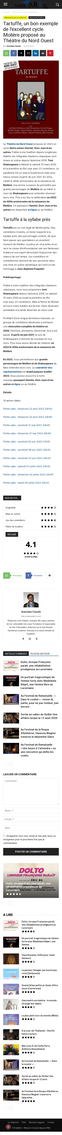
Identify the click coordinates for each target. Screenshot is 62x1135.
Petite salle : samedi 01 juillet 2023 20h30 (26, 466)
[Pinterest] (50, 53)
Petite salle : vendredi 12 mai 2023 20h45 (26, 425)
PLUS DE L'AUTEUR (40, 654)
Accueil (6, 12)
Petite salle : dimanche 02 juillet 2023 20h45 (28, 474)
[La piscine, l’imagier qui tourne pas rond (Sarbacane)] (11, 974)
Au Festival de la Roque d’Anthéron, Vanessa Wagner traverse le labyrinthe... (40, 1094)
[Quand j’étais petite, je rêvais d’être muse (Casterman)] (11, 989)
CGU (24, 1122)
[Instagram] (31, 639)
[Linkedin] (35, 53)
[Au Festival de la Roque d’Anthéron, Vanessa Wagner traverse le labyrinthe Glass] (11, 733)
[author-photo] (31, 607)
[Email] (28, 53)
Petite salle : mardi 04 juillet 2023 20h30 (26, 482)
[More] (49, 575)
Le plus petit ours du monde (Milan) (40, 1015)
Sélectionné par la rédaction (25, 12)
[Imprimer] (43, 53)
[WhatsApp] (6, 53)
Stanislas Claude (14, 46)
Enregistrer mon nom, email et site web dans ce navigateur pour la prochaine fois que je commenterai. (29, 839)
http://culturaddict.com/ (31, 616)
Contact (51, 1122)
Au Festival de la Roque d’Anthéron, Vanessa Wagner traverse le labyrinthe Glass (38, 733)
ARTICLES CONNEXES (16, 654)
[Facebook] (13, 53)
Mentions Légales (37, 1122)
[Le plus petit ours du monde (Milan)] (11, 1020)
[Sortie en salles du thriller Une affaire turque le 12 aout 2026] (11, 718)
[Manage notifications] (8, 1126)
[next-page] (10, 763)
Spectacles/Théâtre (36, 17)
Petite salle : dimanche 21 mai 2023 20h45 (27, 433)
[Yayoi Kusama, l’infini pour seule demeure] (11, 959)
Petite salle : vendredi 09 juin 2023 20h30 (26, 449)
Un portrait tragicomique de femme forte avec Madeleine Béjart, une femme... (40, 941)
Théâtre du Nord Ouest (20, 143)
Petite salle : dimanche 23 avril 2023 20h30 (27, 408)
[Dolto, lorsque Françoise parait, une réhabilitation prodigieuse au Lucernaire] (11, 666)
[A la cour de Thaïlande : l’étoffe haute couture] (11, 1035)
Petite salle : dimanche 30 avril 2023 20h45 (27, 416)
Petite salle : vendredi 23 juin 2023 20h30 (27, 458)
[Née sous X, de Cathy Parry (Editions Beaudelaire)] (11, 1050)
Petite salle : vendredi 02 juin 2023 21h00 (26, 441)
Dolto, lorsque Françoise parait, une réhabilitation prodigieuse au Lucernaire (36, 665)
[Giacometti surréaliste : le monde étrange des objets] (11, 1005)
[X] (21, 53)
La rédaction (13, 1122)
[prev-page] (5, 763)
